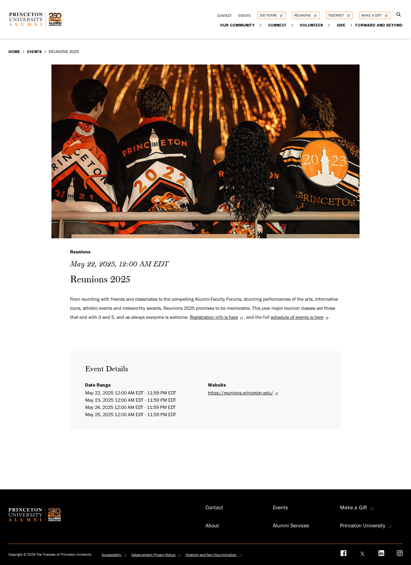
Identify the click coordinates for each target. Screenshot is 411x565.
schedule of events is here (297, 317)
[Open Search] (399, 15)
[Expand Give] (351, 25)
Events (34, 51)
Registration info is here (214, 317)
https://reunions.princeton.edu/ (240, 393)
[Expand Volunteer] (329, 25)
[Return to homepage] (37, 23)
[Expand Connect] (292, 25)
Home (14, 51)
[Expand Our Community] (260, 25)
